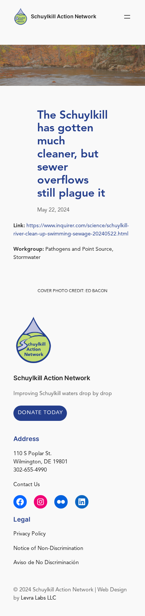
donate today (40, 412)
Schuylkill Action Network (63, 16)
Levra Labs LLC (38, 598)
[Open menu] (127, 16)
